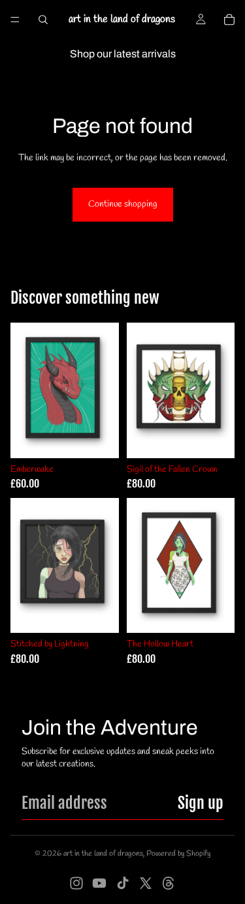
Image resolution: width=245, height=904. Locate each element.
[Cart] (229, 19)
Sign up (200, 803)
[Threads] (168, 883)
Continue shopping (122, 204)
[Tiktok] (123, 883)
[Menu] (15, 20)
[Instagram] (76, 883)
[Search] (43, 19)
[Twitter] (146, 883)
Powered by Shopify (178, 854)
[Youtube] (99, 883)
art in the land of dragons (103, 854)
